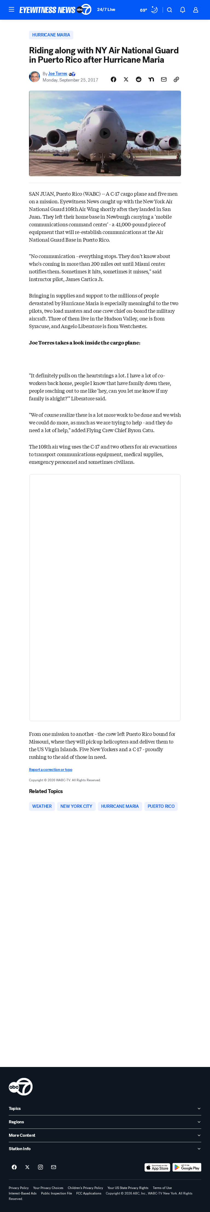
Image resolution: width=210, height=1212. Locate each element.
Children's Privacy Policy (85, 1188)
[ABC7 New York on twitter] (27, 1167)
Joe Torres (57, 74)
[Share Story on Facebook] (113, 79)
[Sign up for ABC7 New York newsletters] (53, 1167)
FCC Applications (88, 1193)
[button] (11, 9)
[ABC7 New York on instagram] (40, 1167)
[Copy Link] (176, 79)
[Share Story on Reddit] (138, 79)
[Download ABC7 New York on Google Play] (187, 1167)
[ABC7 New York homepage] (55, 10)
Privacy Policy (19, 1188)
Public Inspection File (56, 1193)
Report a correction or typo (50, 769)
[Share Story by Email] (163, 79)
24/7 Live (106, 9)
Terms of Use (162, 1188)
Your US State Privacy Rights (127, 1188)
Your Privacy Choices (48, 1188)
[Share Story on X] (126, 79)
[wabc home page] (21, 1086)
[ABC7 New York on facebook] (14, 1167)
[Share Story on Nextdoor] (151, 79)
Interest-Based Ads (23, 1193)
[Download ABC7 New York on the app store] (157, 1167)
